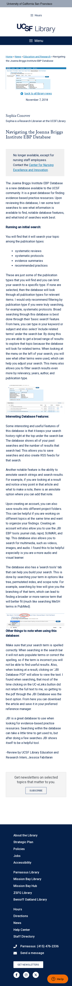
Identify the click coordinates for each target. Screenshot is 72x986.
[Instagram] (26, 975)
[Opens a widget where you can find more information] (57, 979)
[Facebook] (16, 975)
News (18, 56)
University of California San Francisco (29, 4)
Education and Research (37, 56)
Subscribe (36, 790)
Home (9, 56)
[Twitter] (36, 975)
